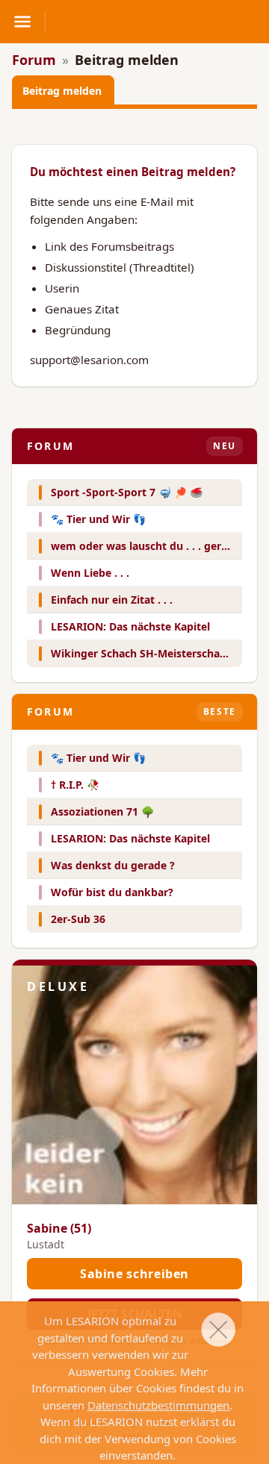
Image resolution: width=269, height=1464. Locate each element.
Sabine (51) (59, 1228)
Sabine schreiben (134, 1274)
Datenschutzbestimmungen (158, 1405)
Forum (34, 60)
